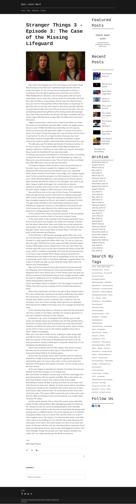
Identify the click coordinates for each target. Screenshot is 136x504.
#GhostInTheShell (97, 310)
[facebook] (22, 494)
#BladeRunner (96, 285)
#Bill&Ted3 (108, 282)
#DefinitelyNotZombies (99, 295)
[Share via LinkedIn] (37, 450)
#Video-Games (97, 373)
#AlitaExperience (97, 270)
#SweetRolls (109, 361)
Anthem (108, 389)
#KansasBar (108, 326)
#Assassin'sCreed (97, 276)
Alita (108, 386)
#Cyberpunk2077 (106, 288)
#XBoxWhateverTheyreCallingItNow (103, 379)
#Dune (110, 295)
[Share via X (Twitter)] (32, 450)
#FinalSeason (96, 301)
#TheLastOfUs (96, 367)
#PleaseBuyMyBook (98, 345)
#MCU (94, 329)
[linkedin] (28, 494)
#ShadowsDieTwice (104, 354)
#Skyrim (94, 357)
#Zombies (95, 382)
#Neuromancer (97, 332)
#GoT (107, 313)
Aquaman (95, 392)
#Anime (106, 270)
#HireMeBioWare (97, 320)
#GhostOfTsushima (98, 313)
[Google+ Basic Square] (99, 406)
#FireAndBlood (107, 301)
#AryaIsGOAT (108, 273)
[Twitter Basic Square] (96, 406)
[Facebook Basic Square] (93, 406)
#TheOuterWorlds (98, 370)
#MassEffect (101, 329)
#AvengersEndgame (98, 279)
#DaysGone (95, 292)
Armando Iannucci (105, 392)
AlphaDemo (95, 389)
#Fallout (98, 298)
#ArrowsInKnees (97, 273)
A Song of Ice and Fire (99, 386)
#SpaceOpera (103, 357)
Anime (103, 389)
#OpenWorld (96, 339)
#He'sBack (103, 317)
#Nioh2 (105, 332)
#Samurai (107, 348)
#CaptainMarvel (107, 285)
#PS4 (103, 339)
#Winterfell (101, 376)
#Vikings (106, 373)
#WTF (94, 376)
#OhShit (102, 335)
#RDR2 (108, 345)
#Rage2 (100, 348)
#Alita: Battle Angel (103, 266)
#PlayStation (96, 342)
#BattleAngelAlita (97, 282)
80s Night (103, 382)
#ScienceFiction (107, 351)
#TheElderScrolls (104, 364)
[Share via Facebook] (27, 450)
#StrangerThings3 (97, 361)
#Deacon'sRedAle (106, 292)
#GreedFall (95, 317)
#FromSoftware (97, 304)
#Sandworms (96, 351)
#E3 (93, 298)
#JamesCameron (97, 326)
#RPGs (94, 348)
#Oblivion (95, 335)
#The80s (95, 364)
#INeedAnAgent (97, 323)
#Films (104, 298)
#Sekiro (94, 354)
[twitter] (25, 494)
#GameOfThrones (98, 307)
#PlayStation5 (106, 342)
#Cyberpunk (96, 288)
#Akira (94, 266)
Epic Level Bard (31, 4)
